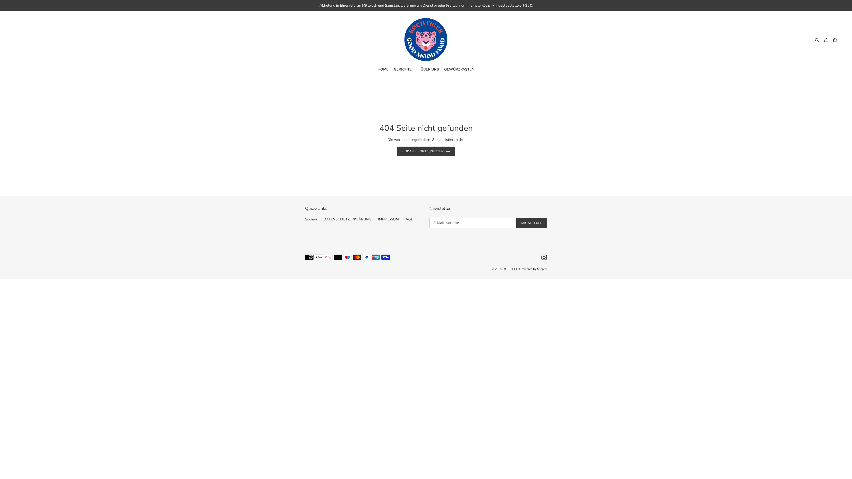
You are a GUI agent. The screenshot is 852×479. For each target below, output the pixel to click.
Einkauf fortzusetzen (423, 151)
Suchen (311, 219)
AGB (409, 219)
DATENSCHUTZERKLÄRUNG (347, 219)
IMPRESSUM (388, 219)
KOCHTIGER (511, 269)
